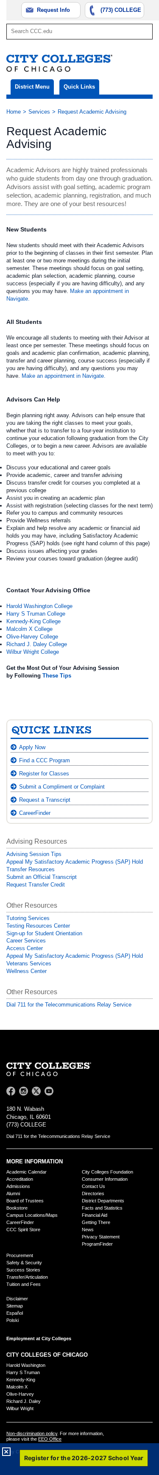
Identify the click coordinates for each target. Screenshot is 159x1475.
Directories (93, 1193)
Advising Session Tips (33, 854)
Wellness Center (26, 971)
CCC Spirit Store (23, 1229)
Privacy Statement (101, 1236)
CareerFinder (34, 813)
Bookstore (17, 1207)
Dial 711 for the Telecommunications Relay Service (68, 1004)
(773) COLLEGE (120, 10)
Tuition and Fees (23, 1284)
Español (14, 1313)
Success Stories (23, 1269)
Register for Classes (44, 773)
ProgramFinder (97, 1243)
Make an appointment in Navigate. (64, 376)
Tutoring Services (28, 918)
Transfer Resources (30, 869)
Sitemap (14, 1305)
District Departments (103, 1200)
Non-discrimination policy (31, 1433)
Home (13, 112)
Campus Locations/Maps (32, 1215)
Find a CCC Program (44, 760)
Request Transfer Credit (35, 884)
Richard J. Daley (23, 1401)
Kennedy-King (20, 1379)
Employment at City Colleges (38, 1338)
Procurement (19, 1255)
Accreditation (19, 1179)
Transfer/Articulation (27, 1277)
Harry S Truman (23, 1372)
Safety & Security (24, 1262)
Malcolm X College (29, 629)
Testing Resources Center (38, 926)
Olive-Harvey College (32, 636)
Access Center (24, 948)
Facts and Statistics (102, 1207)
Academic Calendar (26, 1171)
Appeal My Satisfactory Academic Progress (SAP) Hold (74, 862)
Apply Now (32, 747)
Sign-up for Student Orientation (44, 933)
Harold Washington (25, 1365)
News (88, 1229)
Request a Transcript (44, 800)
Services (39, 112)
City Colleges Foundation (107, 1171)
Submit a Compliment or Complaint (62, 787)
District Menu (32, 87)
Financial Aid (94, 1215)
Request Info (53, 10)
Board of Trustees (25, 1200)
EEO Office (49, 1439)
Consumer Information (105, 1179)
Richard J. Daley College (36, 644)
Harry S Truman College (35, 614)
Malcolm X (17, 1386)
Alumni (13, 1193)
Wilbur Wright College (32, 652)
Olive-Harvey (20, 1394)
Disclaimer (17, 1298)
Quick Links (79, 87)
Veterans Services (28, 963)
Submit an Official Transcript (41, 877)
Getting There (96, 1222)
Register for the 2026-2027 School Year (84, 1457)
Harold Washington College (39, 606)
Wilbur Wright (19, 1408)
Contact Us (93, 1186)
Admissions (18, 1186)
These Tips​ (56, 675)
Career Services (26, 940)
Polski (12, 1320)
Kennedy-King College (33, 621)
